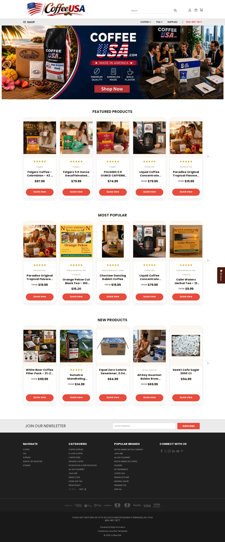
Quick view (39, 191)
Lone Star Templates (118, 531)
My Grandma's (121, 469)
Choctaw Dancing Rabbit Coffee (113, 277)
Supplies (172, 22)
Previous (17, 156)
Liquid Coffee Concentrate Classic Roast (149, 173)
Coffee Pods (74, 457)
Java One (73, 473)
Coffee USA (119, 473)
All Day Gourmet (77, 469)
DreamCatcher (121, 477)
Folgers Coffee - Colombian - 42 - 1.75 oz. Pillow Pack (40, 173)
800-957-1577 (194, 22)
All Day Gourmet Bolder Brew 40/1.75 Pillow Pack (149, 376)
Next (208, 156)
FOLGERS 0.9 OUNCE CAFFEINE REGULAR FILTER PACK (113, 173)
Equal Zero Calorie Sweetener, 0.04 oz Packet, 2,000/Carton (112, 371)
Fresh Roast (75, 485)
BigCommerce (118, 527)
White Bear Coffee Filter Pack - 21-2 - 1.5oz (39, 371)
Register (38, 461)
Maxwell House (121, 481)
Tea (158, 22)
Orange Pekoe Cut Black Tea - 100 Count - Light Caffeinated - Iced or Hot (76, 281)
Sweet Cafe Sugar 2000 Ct (186, 371)
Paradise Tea (120, 485)
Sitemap (26, 465)
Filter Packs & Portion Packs (83, 465)
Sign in (26, 461)
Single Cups (74, 477)
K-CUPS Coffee (76, 453)
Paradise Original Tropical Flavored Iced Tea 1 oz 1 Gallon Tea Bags (186, 173)
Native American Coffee (125, 461)
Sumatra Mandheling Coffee (76, 376)
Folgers (118, 465)
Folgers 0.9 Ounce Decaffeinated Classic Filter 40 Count (76, 173)
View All (118, 489)
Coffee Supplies (76, 449)
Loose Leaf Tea (75, 481)
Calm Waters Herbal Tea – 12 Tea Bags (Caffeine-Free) (186, 281)
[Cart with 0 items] (201, 9)
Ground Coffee (76, 461)
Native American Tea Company (128, 449)
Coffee (144, 22)
